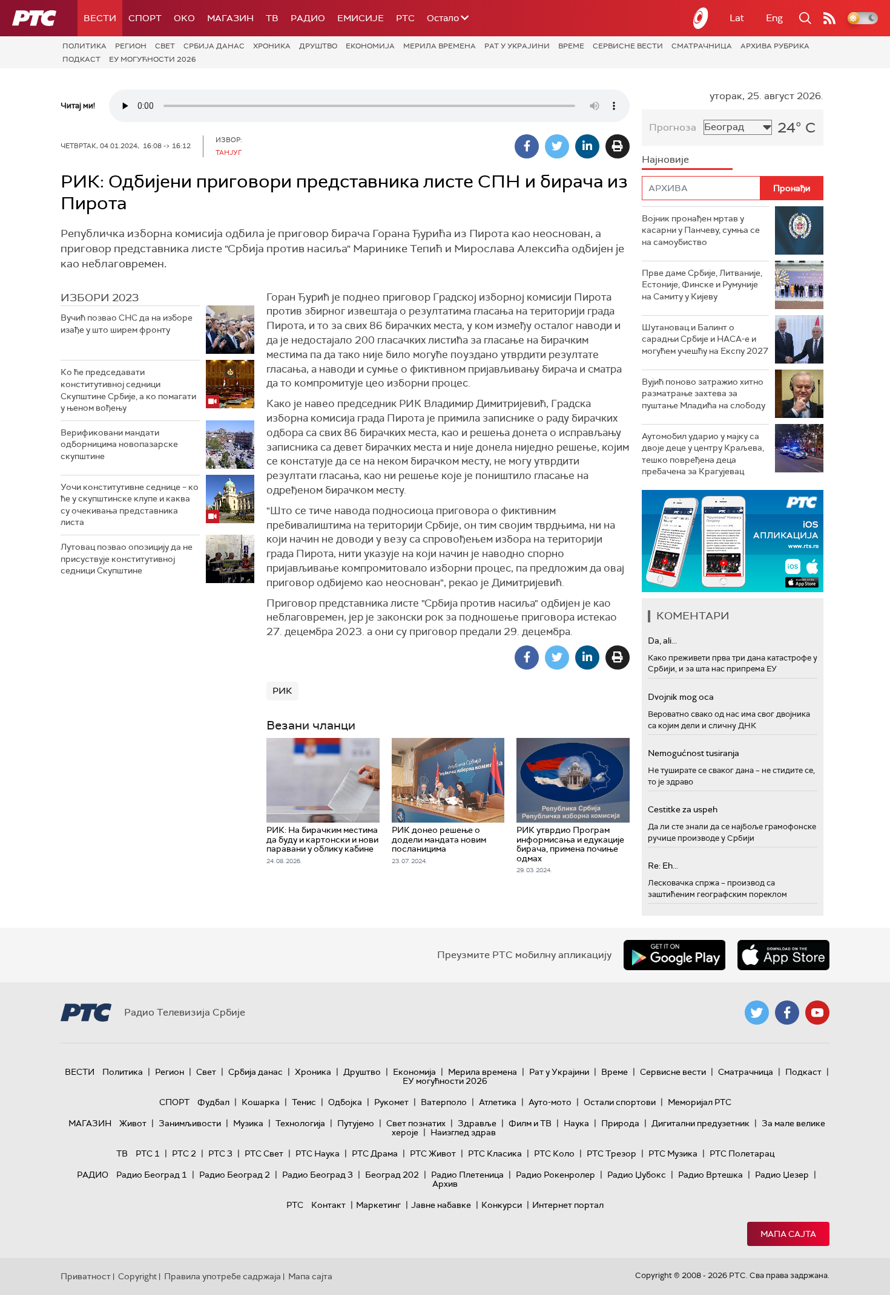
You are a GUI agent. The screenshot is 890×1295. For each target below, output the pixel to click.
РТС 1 (148, 1153)
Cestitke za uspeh (682, 809)
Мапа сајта (788, 1233)
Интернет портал (568, 1204)
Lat (737, 17)
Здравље (477, 1123)
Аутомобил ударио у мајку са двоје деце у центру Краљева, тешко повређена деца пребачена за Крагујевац (703, 454)
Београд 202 (392, 1174)
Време (571, 46)
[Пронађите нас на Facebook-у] (787, 1012)
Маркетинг (378, 1204)
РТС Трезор (611, 1153)
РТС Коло (554, 1153)
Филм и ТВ (530, 1123)
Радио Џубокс (636, 1174)
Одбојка (345, 1102)
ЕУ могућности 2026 (152, 59)
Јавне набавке (441, 1204)
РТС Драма (375, 1153)
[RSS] (829, 18)
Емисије (360, 18)
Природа (620, 1123)
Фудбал (213, 1102)
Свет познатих (416, 1123)
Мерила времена (439, 46)
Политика (84, 46)
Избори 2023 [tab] (100, 297)
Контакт (328, 1204)
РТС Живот (433, 1153)
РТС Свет (264, 1153)
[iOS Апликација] (732, 541)
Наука (576, 1123)
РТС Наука (317, 1153)
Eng (774, 17)
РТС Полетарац (742, 1153)
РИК (282, 691)
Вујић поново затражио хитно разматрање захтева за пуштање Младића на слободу (703, 393)
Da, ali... (662, 640)
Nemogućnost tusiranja (693, 753)
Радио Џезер (782, 1174)
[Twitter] (557, 146)
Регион (131, 46)
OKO (184, 18)
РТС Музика (672, 1153)
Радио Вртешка (710, 1174)
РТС (405, 18)
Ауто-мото (550, 1102)
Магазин (230, 18)
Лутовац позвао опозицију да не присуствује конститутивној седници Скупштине (127, 558)
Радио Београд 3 (317, 1174)
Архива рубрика (774, 46)
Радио (308, 18)
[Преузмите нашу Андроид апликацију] (674, 955)
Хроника (272, 46)
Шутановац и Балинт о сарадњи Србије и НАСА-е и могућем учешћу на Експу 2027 (705, 339)
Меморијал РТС (699, 1102)
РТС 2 (184, 1153)
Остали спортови (620, 1102)
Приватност (86, 1276)
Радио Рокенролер (555, 1174)
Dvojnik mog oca (681, 696)
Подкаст (81, 59)
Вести (100, 18)
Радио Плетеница (467, 1174)
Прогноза (672, 127)
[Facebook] (527, 146)
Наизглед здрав (463, 1132)
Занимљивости (190, 1123)
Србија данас (214, 46)
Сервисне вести (628, 46)
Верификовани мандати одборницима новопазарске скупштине (119, 444)
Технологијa (300, 1123)
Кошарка (261, 1102)
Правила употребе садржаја (222, 1276)
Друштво (318, 46)
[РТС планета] (701, 18)
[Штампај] (617, 146)
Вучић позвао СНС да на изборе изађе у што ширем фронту (127, 323)
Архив (445, 1183)
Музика (248, 1123)
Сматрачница (701, 46)
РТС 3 (220, 1153)
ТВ (272, 18)
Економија (370, 46)
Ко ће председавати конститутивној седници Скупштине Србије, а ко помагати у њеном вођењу (128, 390)
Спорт (145, 18)
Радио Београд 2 (234, 1174)
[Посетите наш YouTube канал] (817, 1012)
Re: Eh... (663, 865)
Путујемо (355, 1123)
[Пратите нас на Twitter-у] (757, 1012)
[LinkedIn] (587, 146)
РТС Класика (495, 1153)
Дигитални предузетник (700, 1123)
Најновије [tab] (665, 159)
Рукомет (391, 1102)
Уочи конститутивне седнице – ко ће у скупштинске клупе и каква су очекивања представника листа (130, 504)
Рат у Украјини (517, 46)
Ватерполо (444, 1102)
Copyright (137, 1276)
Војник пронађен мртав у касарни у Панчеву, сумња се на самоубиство (701, 230)
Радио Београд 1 (151, 1174)
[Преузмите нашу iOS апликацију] (783, 955)
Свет (165, 46)
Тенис (304, 1102)
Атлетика (497, 1102)
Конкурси (501, 1204)
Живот (133, 1123)
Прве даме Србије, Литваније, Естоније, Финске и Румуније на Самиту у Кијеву (702, 284)
